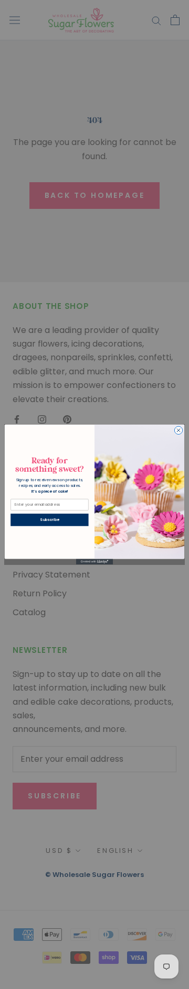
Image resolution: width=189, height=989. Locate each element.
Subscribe (49, 520)
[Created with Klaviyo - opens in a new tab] (94, 562)
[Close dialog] (178, 430)
